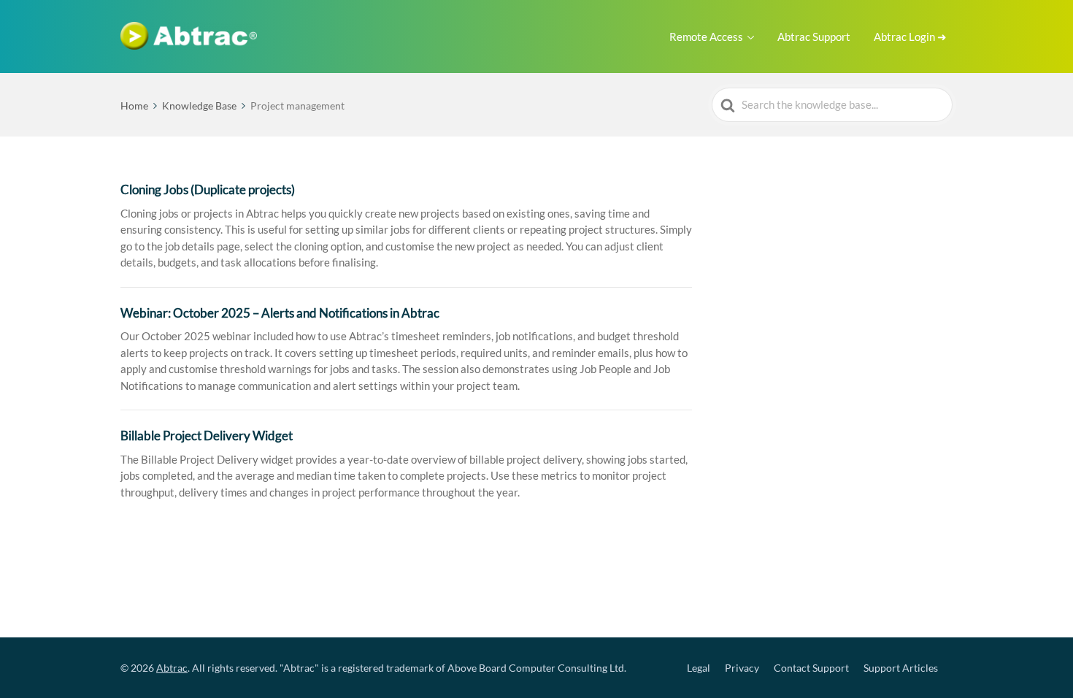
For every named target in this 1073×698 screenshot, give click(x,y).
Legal (698, 667)
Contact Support (811, 667)
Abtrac (172, 667)
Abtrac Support (813, 36)
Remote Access (706, 36)
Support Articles (901, 667)
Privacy (742, 667)
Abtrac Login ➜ (910, 36)
